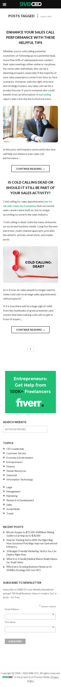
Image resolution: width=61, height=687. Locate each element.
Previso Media (42, 677)
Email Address (29, 609)
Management (13, 491)
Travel (9, 513)
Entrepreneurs (14, 462)
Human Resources (16, 470)
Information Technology (19, 479)
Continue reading (30, 168)
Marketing (11, 495)
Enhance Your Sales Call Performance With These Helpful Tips (30, 37)
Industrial (11, 475)
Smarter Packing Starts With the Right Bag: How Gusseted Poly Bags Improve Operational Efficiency (31, 543)
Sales (9, 504)
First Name (29, 622)
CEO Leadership (15, 448)
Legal (9, 487)
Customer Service (16, 453)
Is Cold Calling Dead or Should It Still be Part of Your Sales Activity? (30, 187)
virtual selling (43, 94)
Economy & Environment (19, 457)
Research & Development (20, 500)
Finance (10, 466)
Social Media (13, 509)
